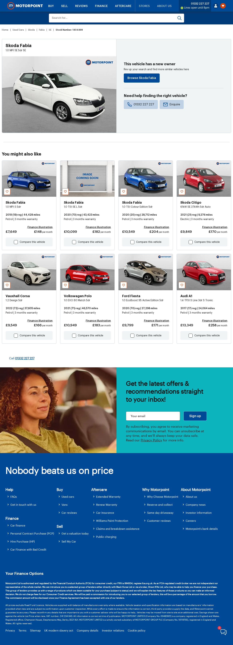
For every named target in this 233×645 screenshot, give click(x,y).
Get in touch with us (23, 504)
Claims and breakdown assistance (117, 528)
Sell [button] (60, 526)
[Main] (25, 5)
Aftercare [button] (99, 489)
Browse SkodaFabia (141, 78)
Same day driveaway (160, 512)
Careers (191, 520)
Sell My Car (69, 541)
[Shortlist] (223, 6)
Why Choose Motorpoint (162, 496)
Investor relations (113, 630)
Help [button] (9, 489)
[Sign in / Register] (215, 6)
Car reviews (69, 512)
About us (191, 496)
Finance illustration (40, 227)
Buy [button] (60, 489)
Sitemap (35, 630)
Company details (87, 630)
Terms (22, 630)
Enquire (174, 104)
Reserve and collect (160, 504)
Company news (196, 504)
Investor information (199, 512)
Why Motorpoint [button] (155, 489)
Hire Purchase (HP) (22, 541)
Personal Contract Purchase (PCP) (32, 533)
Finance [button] (12, 518)
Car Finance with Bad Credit (28, 549)
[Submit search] (179, 18)
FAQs (13, 496)
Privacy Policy (151, 440)
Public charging (106, 536)
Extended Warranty (108, 496)
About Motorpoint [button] (196, 489)
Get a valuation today (75, 533)
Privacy (10, 630)
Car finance (17, 525)
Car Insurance (105, 512)
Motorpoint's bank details (202, 528)
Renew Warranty (106, 504)
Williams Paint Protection (112, 520)
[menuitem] (31, 496)
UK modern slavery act (58, 630)
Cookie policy (136, 630)
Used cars (68, 496)
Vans (65, 504)
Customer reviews (159, 520)
